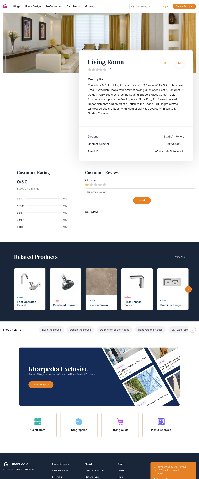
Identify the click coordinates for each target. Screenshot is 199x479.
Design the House (80, 329)
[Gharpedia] (16, 463)
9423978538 (175, 144)
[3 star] (95, 185)
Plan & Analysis (92, 477)
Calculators (73, 6)
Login (165, 6)
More (88, 6)
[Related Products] (99, 281)
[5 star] (104, 185)
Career (121, 470)
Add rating (90, 180)
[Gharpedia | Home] (5, 6)
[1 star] (87, 185)
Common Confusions (94, 470)
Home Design (33, 6)
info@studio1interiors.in (169, 151)
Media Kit (89, 464)
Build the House (51, 329)
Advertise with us (60, 470)
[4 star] (100, 185)
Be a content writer (60, 464)
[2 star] (91, 185)
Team (120, 464)
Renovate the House (150, 329)
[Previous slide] (8, 43)
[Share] (165, 63)
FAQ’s (120, 477)
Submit (142, 200)
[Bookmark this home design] (179, 63)
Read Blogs (40, 384)
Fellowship (57, 477)
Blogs (16, 6)
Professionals (54, 6)
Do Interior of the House (114, 329)
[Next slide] (190, 43)
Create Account (184, 6)
